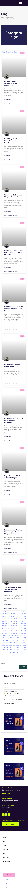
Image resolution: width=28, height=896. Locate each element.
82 (22, 630)
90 (19, 633)
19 (22, 614)
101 (3, 638)
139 (14, 650)
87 (11, 633)
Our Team (6, 849)
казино (6, 687)
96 (12, 635)
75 (3, 630)
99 (20, 635)
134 (21, 647)
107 (24, 638)
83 (25, 630)
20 (25, 614)
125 (14, 645)
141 (21, 650)
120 (21, 642)
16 (14, 614)
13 (6, 614)
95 (9, 635)
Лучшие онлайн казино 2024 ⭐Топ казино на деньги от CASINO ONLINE (12, 693)
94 (7, 635)
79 (14, 630)
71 (17, 628)
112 (17, 640)
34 (14, 618)
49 (6, 623)
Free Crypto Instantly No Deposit (13, 699)
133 (17, 647)
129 (3, 647)
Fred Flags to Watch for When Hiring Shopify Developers (13, 141)
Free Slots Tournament (10, 703)
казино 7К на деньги (9, 683)
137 (7, 650)
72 (19, 628)
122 (3, 645)
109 (7, 640)
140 (17, 650)
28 (22, 616)
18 (19, 614)
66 (3, 628)
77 (8, 630)
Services (5, 841)
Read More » (7, 99)
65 (25, 626)
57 (3, 626)
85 (6, 633)
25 (14, 616)
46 (22, 621)
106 (21, 638)
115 (4, 642)
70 (14, 628)
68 (8, 628)
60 (11, 626)
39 (3, 621)
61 (14, 626)
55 (22, 623)
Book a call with (7, 788)
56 (25, 623)
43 (14, 621)
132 (14, 647)
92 (25, 633)
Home (4, 837)
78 (11, 630)
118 (14, 642)
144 (14, 652)
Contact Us (6, 861)
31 (6, 618)
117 (10, 642)
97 (15, 635)
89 (17, 633)
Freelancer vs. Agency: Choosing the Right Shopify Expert (13, 532)
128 (24, 645)
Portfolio (5, 845)
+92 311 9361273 (7, 807)
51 (11, 623)
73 (22, 628)
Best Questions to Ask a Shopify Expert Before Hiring (13, 308)
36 (19, 618)
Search (3, 663)
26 (17, 616)
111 (14, 640)
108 (4, 640)
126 (17, 645)
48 (3, 623)
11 (24, 611)
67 (6, 628)
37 (22, 618)
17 (17, 614)
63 (19, 626)
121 (24, 642)
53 (17, 623)
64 (22, 626)
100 (23, 635)
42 (11, 621)
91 (22, 633)
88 (14, 633)
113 (21, 640)
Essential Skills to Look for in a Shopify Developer (13, 420)
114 (24, 640)
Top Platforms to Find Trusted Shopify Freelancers (12, 589)
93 (4, 635)
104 (14, 638)
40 (6, 621)
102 (7, 638)
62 (17, 626)
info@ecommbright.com (10, 801)
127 (21, 645)
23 (8, 616)
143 (11, 652)
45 (19, 621)
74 (25, 628)
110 (11, 640)
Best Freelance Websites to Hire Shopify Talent (10, 83)
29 (25, 616)
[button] (20, 3)
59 (8, 626)
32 (8, 618)
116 (7, 642)
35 (17, 618)
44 (17, 621)
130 (7, 647)
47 (25, 621)
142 (24, 650)
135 (24, 647)
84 (3, 633)
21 (3, 616)
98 (18, 635)
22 (6, 616)
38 (25, 618)
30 (3, 618)
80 (17, 630)
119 (17, 642)
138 (10, 650)
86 (8, 633)
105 (17, 638)
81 (19, 630)
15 (11, 614)
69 (11, 628)
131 (10, 647)
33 (11, 618)
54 (19, 623)
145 (18, 652)
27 (19, 616)
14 (8, 614)
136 (3, 650)
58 (6, 626)
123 (7, 645)
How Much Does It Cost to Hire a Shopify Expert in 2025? (13, 252)
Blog (4, 853)
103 (10, 638)
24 (11, 616)
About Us (5, 857)
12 (3, 614)
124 (10, 645)
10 (21, 611)
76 (6, 630)
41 (8, 621)
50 (8, 623)
